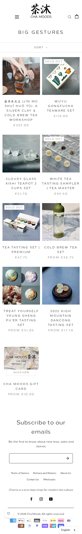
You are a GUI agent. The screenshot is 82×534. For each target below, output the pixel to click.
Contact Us (33, 479)
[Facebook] (31, 499)
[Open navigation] (17, 16)
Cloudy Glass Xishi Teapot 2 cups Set (21, 183)
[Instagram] (41, 499)
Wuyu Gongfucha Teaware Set (61, 105)
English (65, 530)
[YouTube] (51, 499)
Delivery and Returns (44, 473)
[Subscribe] (67, 458)
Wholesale (49, 479)
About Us (65, 473)
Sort (39, 47)
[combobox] (68, 530)
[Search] (69, 16)
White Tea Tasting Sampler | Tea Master (61, 183)
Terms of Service (20, 473)
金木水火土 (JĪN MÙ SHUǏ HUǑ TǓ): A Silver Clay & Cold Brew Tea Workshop (21, 110)
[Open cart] (76, 16)
